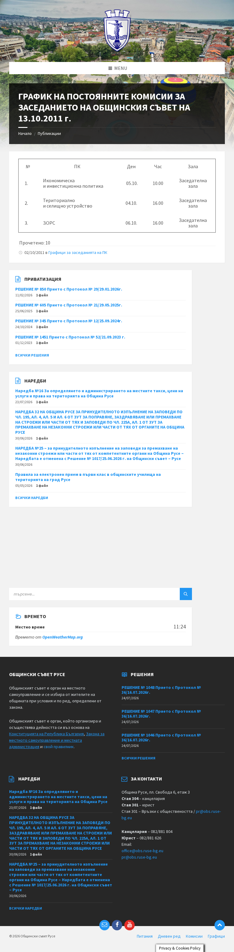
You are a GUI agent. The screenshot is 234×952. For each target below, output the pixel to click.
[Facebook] (117, 925)
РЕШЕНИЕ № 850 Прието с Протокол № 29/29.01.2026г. (68, 289)
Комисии (194, 936)
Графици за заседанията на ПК (77, 252)
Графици (216, 936)
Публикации (49, 133)
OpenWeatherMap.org (62, 637)
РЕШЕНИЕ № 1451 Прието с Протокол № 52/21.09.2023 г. (70, 337)
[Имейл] (104, 925)
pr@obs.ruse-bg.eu (139, 857)
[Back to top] (219, 925)
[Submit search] (186, 594)
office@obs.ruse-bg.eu (142, 850)
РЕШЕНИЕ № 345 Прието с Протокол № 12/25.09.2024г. (68, 321)
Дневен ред (169, 936)
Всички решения (32, 355)
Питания (145, 936)
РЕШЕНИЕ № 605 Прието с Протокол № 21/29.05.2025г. (68, 305)
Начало (25, 133)
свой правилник (59, 746)
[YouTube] (129, 925)
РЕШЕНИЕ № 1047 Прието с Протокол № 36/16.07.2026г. (161, 713)
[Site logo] (117, 50)
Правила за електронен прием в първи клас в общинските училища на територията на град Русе (88, 477)
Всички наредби (31, 497)
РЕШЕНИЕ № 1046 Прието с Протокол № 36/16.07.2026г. (161, 737)
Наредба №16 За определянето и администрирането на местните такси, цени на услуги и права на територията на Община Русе (99, 393)
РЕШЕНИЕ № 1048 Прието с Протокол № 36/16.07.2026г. (161, 690)
